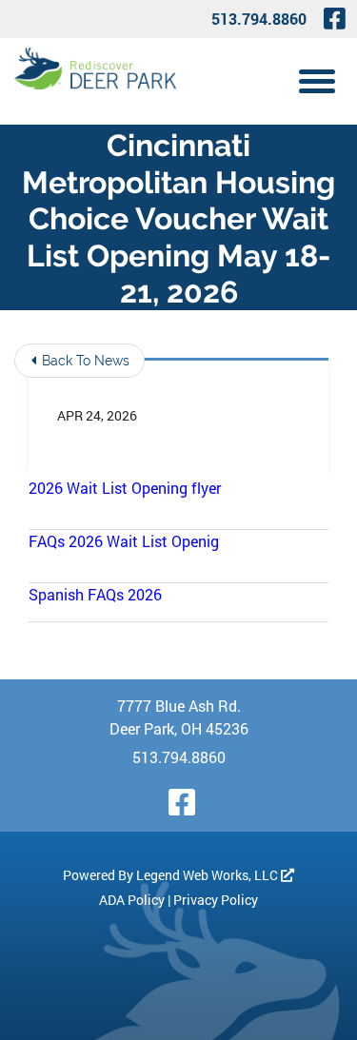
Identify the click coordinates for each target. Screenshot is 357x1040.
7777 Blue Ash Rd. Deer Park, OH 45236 (178, 717)
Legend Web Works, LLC (208, 875)
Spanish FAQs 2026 (95, 594)
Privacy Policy (215, 900)
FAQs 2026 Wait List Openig (124, 541)
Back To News (83, 360)
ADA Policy (132, 900)
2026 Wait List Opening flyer (125, 488)
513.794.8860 (259, 19)
